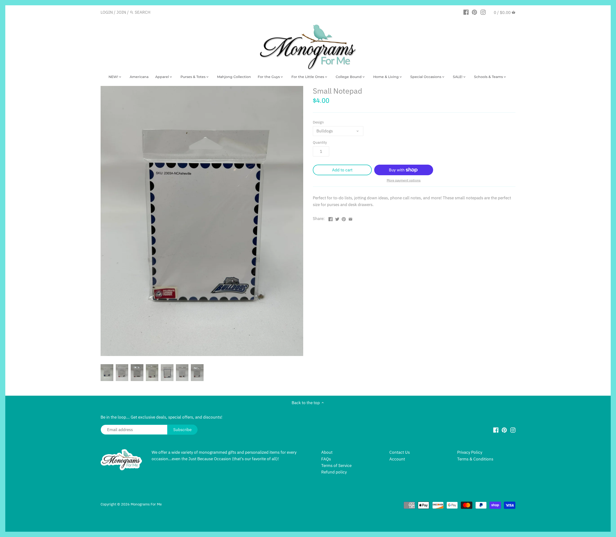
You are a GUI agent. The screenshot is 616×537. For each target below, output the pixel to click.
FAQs (326, 459)
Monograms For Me (146, 504)
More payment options (404, 180)
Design (318, 122)
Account (397, 459)
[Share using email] (350, 218)
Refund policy (334, 472)
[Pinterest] (474, 12)
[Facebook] (465, 12)
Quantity (320, 142)
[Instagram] (483, 12)
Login (107, 12)
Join (121, 12)
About (327, 452)
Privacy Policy (469, 452)
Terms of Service (336, 465)
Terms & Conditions (475, 459)
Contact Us (399, 452)
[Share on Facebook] (330, 218)
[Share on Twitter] (337, 218)
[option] (107, 372)
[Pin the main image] (344, 218)
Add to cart (342, 170)
